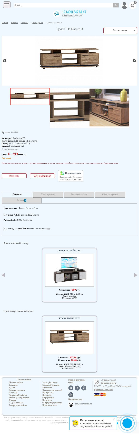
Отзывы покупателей (52, 390)
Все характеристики (10, 149)
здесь (48, 228)
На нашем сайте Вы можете (70, 178)
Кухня (12, 387)
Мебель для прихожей (19, 397)
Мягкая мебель (16, 382)
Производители (49, 405)
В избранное (43, 175)
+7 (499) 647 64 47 (74, 12)
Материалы (47, 392)
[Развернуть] (133, 30)
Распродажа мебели (18, 405)
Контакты (47, 387)
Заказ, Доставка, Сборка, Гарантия (50, 383)
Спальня (13, 392)
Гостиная (13, 385)
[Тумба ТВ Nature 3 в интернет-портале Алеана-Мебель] (69, 60)
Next (135, 275)
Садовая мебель (16, 403)
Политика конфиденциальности (52, 401)
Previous (3, 275)
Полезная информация (48, 396)
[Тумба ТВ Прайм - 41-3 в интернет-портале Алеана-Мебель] (69, 270)
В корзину (14, 175)
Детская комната (17, 390)
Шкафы (12, 400)
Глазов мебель (31, 208)
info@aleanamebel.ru (83, 404)
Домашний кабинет (18, 395)
